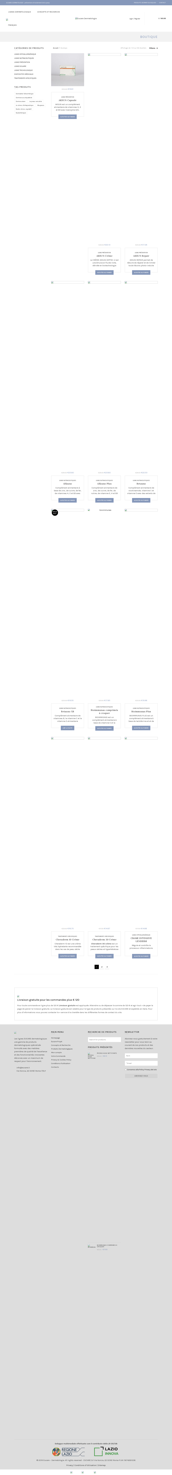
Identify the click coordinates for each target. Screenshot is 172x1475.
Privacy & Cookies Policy (61, 1060)
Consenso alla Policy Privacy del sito (142, 1070)
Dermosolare (20, 101)
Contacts (55, 1067)
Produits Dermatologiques (145, 3)
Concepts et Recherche (48, 12)
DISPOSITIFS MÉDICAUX (23, 74)
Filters (152, 48)
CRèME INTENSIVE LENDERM (141, 940)
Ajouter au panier (67, 117)
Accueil (55, 48)
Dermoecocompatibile (24, 98)
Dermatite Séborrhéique (24, 94)
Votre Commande (58, 1056)
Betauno (141, 483)
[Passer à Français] (86, 1472)
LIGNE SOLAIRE (20, 66)
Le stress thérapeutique (24, 105)
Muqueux (40, 105)
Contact (162, 3)
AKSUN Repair (141, 255)
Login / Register (134, 19)
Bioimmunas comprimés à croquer (104, 712)
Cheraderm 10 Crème (67, 939)
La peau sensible (35, 101)
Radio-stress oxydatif (23, 109)
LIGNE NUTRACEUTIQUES (67, 480)
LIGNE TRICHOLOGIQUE (23, 70)
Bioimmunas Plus (141, 711)
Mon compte (56, 1052)
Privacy (69, 1465)
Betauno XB (67, 711)
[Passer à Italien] (98, 1472)
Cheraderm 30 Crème (104, 939)
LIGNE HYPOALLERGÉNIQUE (141, 935)
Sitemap (102, 1465)
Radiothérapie (21, 113)
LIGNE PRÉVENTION (67, 97)
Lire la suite (67, 728)
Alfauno (67, 483)
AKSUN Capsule (68, 100)
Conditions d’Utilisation (85, 1465)
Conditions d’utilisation (60, 1063)
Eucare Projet (56, 1041)
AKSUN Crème (104, 255)
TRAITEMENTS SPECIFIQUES (67, 936)
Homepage (55, 1038)
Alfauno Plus (104, 483)
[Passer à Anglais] (74, 1472)
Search (118, 1039)
